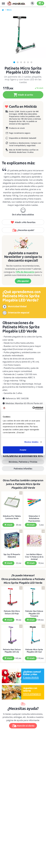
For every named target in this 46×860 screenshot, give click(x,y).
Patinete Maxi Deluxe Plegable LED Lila (12, 650)
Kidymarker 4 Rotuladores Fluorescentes (34, 518)
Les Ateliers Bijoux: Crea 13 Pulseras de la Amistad (34, 556)
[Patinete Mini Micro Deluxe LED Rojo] (11, 597)
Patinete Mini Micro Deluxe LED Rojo (12, 612)
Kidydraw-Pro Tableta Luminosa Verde (12, 517)
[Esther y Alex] (11, 676)
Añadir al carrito (25, 95)
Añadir (9, 525)
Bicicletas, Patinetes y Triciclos (23, 462)
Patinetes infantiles (23, 468)
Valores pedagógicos (32, 694)
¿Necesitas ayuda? (25, 230)
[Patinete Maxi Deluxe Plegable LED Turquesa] (34, 597)
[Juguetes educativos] (16, 3)
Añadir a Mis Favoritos (25, 222)
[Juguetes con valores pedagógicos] (11, 692)
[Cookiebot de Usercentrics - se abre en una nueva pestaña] (32, 408)
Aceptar (23, 450)
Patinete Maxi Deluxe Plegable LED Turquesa (34, 613)
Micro (9, 10)
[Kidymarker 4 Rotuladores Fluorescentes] (34, 502)
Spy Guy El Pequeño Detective (12, 555)
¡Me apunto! (23, 281)
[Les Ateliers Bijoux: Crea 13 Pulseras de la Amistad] (34, 540)
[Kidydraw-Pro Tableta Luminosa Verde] (11, 502)
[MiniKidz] (3, 9)
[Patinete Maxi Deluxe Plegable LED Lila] (11, 635)
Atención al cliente (25, 725)
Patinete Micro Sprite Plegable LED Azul (34, 650)
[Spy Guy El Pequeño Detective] (11, 540)
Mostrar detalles (31, 442)
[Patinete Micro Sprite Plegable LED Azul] (34, 635)
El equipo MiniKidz (31, 677)
